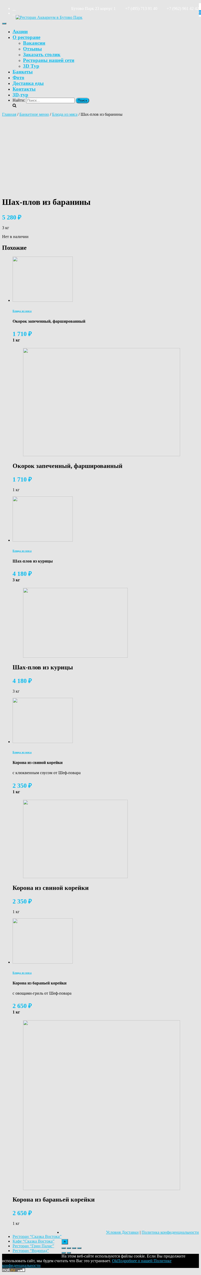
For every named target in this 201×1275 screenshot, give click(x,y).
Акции (20, 31)
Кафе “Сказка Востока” (33, 1241)
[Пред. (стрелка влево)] (64, 1253)
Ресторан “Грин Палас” (33, 1246)
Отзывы (32, 48)
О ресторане (26, 37)
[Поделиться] (69, 1248)
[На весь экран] (74, 1248)
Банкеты (23, 71)
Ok (114, 1261)
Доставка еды (28, 83)
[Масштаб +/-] (79, 1248)
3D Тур (31, 66)
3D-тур (20, 94)
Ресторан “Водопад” (31, 1250)
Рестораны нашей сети (48, 60)
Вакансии (34, 43)
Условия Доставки (122, 1232)
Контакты (24, 89)
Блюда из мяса (64, 114)
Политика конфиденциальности (170, 1232)
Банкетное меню (34, 114)
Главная (9, 114)
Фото (18, 77)
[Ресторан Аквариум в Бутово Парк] (49, 17)
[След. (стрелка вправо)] (69, 1253)
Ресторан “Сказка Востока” (37, 1236)
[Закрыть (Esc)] (64, 1248)
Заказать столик (41, 54)
